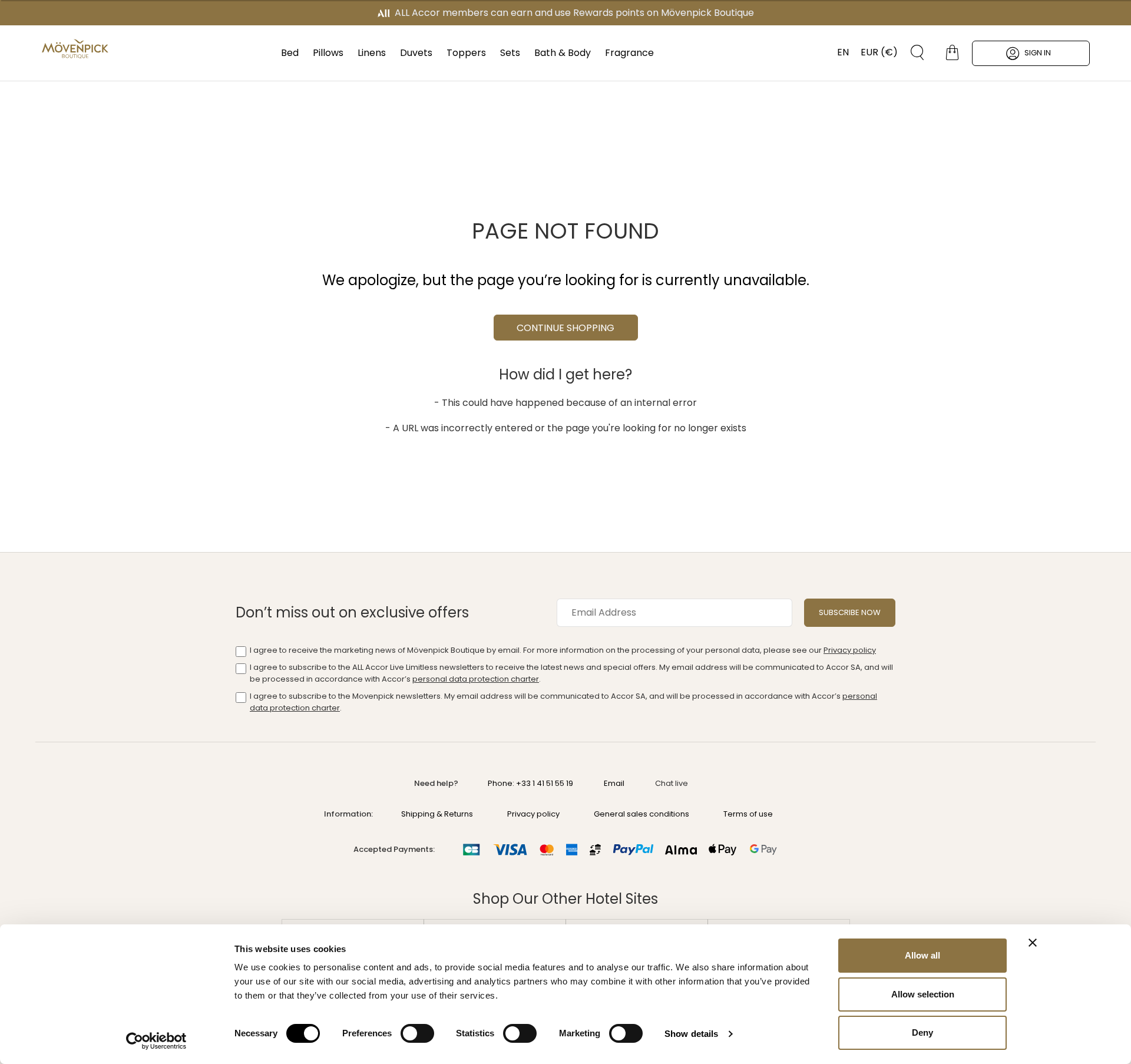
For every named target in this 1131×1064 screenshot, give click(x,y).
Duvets (416, 53)
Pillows (328, 53)
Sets (510, 53)
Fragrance (629, 53)
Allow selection (922, 994)
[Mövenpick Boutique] (75, 49)
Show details (691, 1034)
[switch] (417, 1034)
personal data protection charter (475, 679)
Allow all (922, 955)
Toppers (466, 53)
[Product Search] (913, 52)
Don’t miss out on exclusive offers (352, 612)
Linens (372, 53)
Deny (922, 1032)
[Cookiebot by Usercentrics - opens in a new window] (156, 1041)
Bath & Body (562, 53)
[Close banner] (1033, 943)
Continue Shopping (565, 328)
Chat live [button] (671, 783)
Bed (290, 53)
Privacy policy (850, 650)
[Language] (837, 52)
